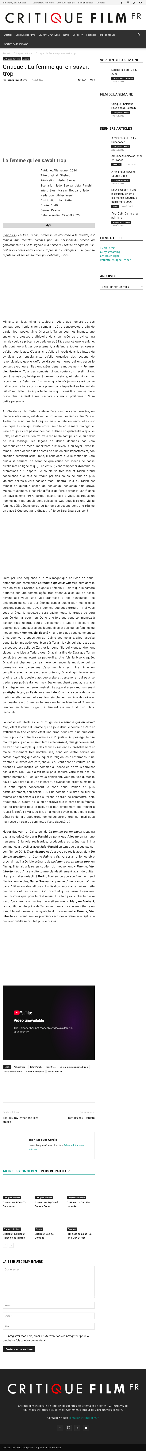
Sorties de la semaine (16, 44)
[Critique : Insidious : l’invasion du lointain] (17, 1221)
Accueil (8, 34)
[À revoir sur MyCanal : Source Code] (49, 1189)
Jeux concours (107, 34)
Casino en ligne (110, 256)
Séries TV (78, 34)
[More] (42, 88)
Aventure (72, 1229)
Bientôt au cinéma (76, 1197)
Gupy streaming (110, 252)
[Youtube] (140, 2)
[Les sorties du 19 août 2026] (105, 74)
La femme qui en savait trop (74, 1066)
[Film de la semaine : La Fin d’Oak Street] (81, 1221)
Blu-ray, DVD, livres (49, 34)
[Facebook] (122, 2)
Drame (26, 58)
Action (39, 1229)
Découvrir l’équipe (66, 2)
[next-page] (11, 1245)
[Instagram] (128, 2)
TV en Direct (107, 248)
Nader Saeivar (55, 1071)
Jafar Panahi (36, 1066)
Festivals (91, 34)
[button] (138, 35)
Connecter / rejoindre (43, 2)
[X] (134, 2)
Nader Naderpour (35, 1071)
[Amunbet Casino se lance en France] (105, 160)
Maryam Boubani (13, 1071)
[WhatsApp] (32, 88)
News (66, 34)
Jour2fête (51, 1066)
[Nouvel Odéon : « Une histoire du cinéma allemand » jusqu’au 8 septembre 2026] (105, 194)
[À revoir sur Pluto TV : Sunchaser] (17, 1189)
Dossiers (116, 164)
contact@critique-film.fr (84, 1418)
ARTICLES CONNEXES (20, 1171)
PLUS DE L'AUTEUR (55, 1171)
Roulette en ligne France (115, 260)
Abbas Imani (20, 1066)
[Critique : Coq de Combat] (49, 1221)
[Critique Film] (73, 18)
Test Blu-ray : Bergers (81, 1118)
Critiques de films (25, 34)
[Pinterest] (24, 88)
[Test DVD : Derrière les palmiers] (105, 218)
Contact (101, 2)
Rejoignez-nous (85, 2)
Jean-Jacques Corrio (17, 79)
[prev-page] (5, 1245)
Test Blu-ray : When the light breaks (20, 1120)
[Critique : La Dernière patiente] (81, 1189)
